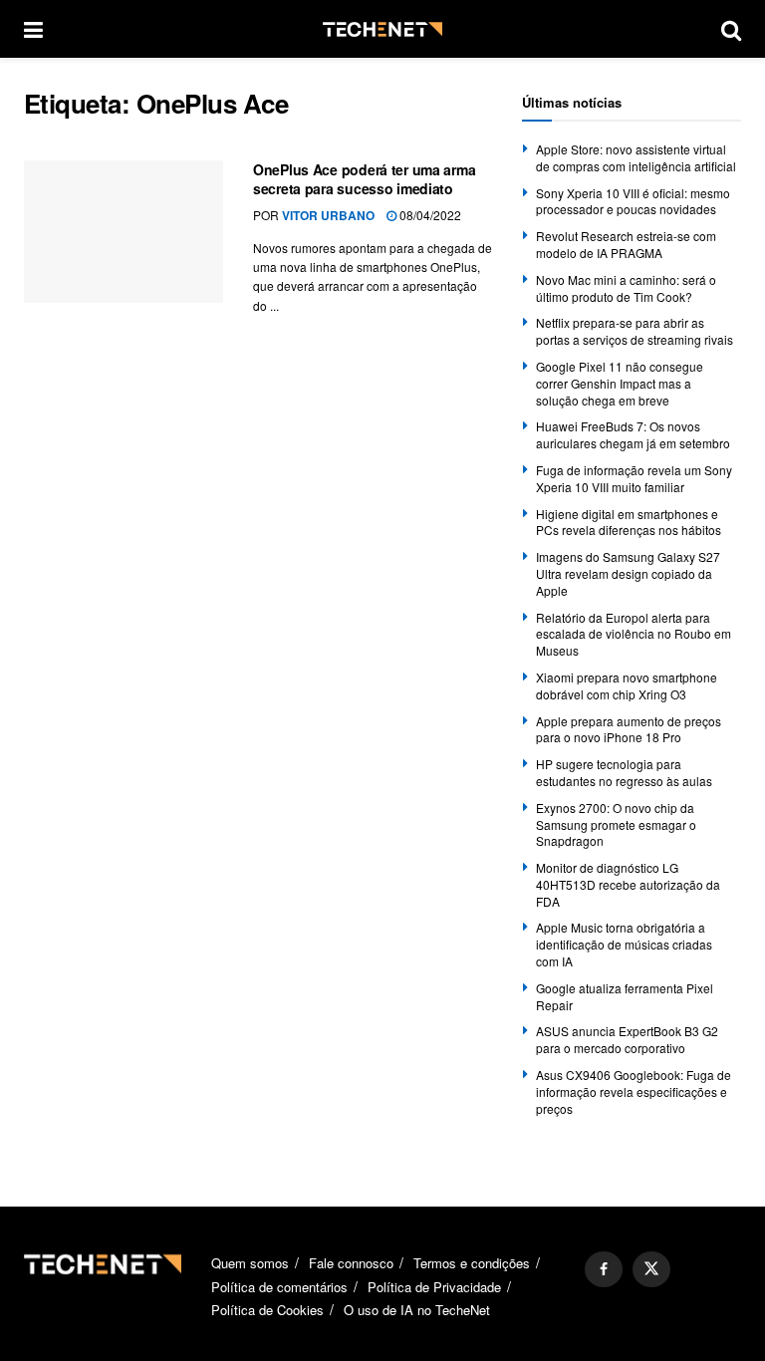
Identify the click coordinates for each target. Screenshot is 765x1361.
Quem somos (250, 1262)
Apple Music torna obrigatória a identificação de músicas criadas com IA (624, 944)
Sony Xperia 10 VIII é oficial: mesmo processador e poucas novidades (633, 201)
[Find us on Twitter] (651, 1269)
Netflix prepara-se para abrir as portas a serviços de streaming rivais (634, 331)
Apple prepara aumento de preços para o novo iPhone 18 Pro (628, 729)
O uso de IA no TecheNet (417, 1309)
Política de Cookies (267, 1309)
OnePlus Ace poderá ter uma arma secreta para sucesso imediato (364, 179)
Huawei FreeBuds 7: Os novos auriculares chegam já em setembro (633, 434)
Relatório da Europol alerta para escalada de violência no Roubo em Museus (633, 634)
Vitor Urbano (328, 215)
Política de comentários (279, 1286)
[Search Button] (731, 29)
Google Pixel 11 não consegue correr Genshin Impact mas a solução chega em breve (619, 383)
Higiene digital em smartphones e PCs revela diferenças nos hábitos (628, 522)
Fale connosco (351, 1262)
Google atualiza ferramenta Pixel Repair (624, 996)
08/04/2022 (428, 214)
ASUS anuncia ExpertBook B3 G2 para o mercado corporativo (627, 1039)
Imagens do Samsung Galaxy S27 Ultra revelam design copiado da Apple (628, 573)
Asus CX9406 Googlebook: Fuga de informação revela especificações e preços (633, 1091)
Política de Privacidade (434, 1286)
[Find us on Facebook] (604, 1269)
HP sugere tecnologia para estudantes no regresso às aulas (624, 772)
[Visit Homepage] (382, 29)
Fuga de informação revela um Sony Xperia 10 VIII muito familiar (634, 478)
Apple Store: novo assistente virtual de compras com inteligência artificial (636, 157)
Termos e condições (471, 1262)
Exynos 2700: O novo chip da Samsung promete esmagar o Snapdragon (616, 824)
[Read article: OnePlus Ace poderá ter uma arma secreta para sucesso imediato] (123, 231)
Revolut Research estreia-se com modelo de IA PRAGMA (626, 244)
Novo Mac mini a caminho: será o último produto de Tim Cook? (626, 288)
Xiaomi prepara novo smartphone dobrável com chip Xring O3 (626, 685)
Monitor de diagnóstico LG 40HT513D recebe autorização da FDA (628, 884)
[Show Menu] (33, 29)
